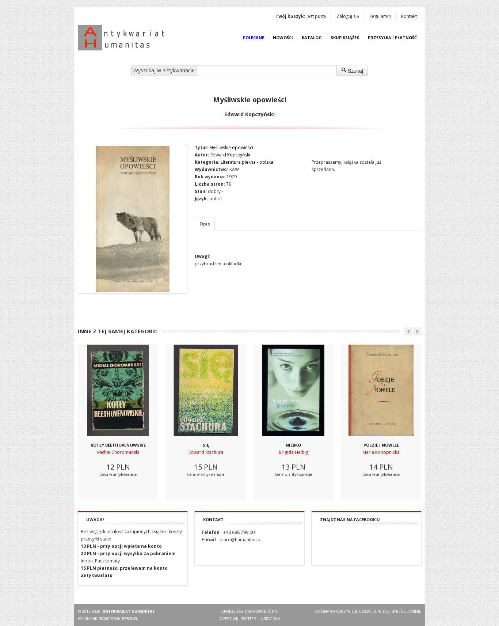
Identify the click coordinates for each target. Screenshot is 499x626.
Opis (204, 224)
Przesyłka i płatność (392, 37)
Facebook (228, 618)
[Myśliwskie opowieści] (132, 219)
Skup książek (345, 37)
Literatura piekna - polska (247, 162)
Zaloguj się (347, 16)
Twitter (248, 618)
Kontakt (409, 16)
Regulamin (380, 16)
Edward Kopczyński (230, 155)
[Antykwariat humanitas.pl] (123, 37)
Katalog (312, 37)
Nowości (283, 37)
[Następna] (417, 331)
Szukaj (354, 70)
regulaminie (408, 611)
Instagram (270, 618)
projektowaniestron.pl (118, 618)
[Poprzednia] (408, 331)
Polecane (253, 37)
